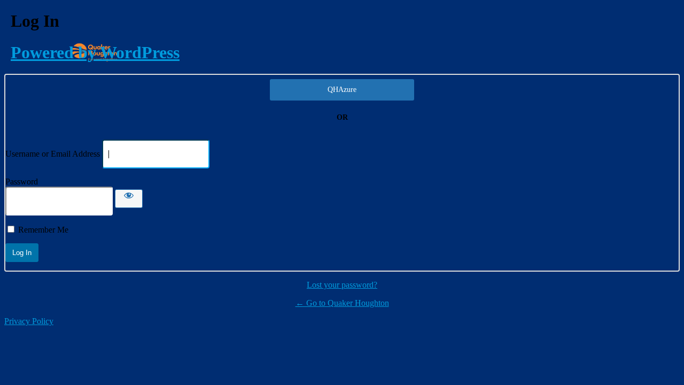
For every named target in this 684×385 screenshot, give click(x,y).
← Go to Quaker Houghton (342, 302)
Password (21, 181)
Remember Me (43, 229)
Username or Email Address (52, 153)
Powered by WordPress (95, 52)
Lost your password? (342, 284)
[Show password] (129, 198)
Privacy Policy (28, 321)
